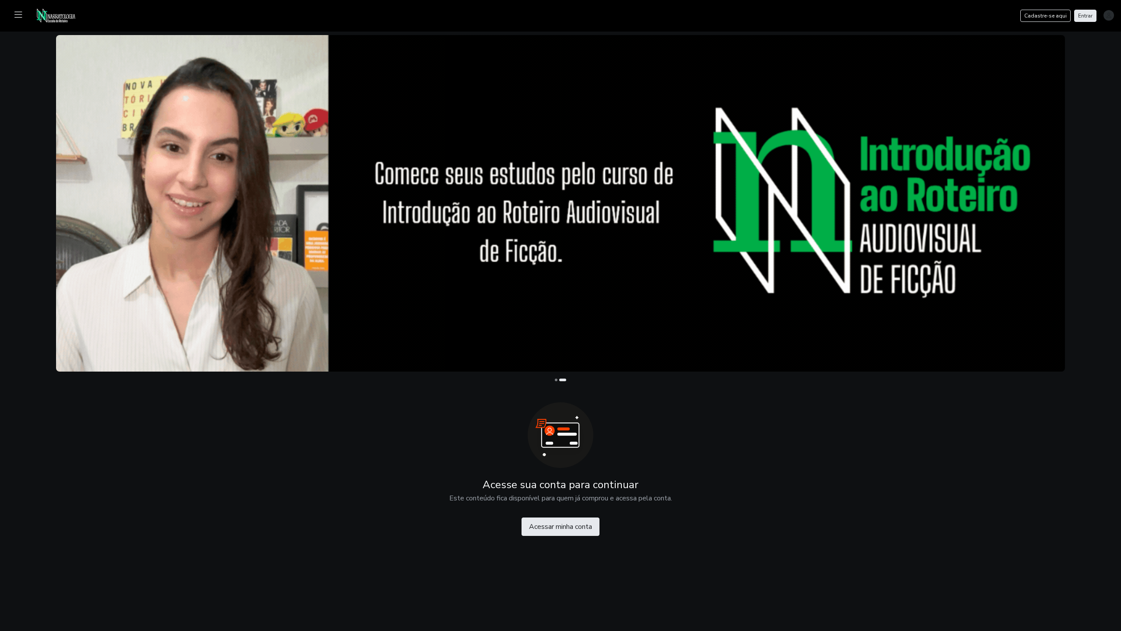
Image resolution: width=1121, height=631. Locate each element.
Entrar (1085, 15)
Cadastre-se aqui (1045, 15)
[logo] (61, 15)
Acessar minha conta (560, 527)
